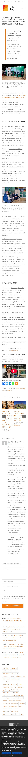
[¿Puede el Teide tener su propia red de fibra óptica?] (20, 405)
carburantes (6, 673)
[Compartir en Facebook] (3, 383)
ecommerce (6, 684)
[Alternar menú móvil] (25, 8)
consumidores (16, 681)
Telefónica (5, 714)
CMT (12, 673)
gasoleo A (20, 687)
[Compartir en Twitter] (7, 383)
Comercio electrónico (8, 676)
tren (18, 714)
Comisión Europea (20, 676)
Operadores (6, 695)
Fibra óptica (6, 687)
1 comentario (9, 390)
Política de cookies (6, 750)
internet (18, 690)
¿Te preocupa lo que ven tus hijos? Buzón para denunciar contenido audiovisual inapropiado (13, 638)
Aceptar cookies (6, 753)
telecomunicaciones (8, 709)
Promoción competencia (15, 700)
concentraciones (16, 679)
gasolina (5, 690)
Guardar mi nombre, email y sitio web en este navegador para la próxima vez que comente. (13, 598)
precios (5, 700)
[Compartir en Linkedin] (10, 383)
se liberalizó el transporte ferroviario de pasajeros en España (13, 98)
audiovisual (5, 668)
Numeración (15, 692)
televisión (12, 714)
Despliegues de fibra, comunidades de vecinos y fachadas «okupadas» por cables (12, 621)
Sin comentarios (5, 431)
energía (20, 684)
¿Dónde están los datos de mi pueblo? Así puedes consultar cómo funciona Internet (13, 629)
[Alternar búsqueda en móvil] (21, 8)
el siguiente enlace (13, 350)
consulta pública (7, 681)
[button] (4, 416)
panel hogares (6, 698)
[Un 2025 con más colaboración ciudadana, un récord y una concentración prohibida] (8, 405)
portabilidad (15, 698)
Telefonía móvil (14, 711)
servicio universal (13, 706)
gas (15, 687)
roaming (5, 706)
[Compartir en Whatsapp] (13, 383)
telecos (17, 709)
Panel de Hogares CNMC (17, 695)
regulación (22, 703)
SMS (20, 706)
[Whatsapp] (13, 383)
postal (21, 698)
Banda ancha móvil (7, 671)
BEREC (16, 671)
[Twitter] (7, 383)
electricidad (14, 684)
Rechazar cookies (17, 753)
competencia (6, 679)
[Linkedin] (10, 383)
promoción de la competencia (10, 703)
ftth (12, 687)
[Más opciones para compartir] (16, 383)
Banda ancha (13, 668)
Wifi (21, 714)
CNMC (17, 388)
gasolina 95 (12, 690)
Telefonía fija (6, 711)
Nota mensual (6, 692)
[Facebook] (3, 383)
